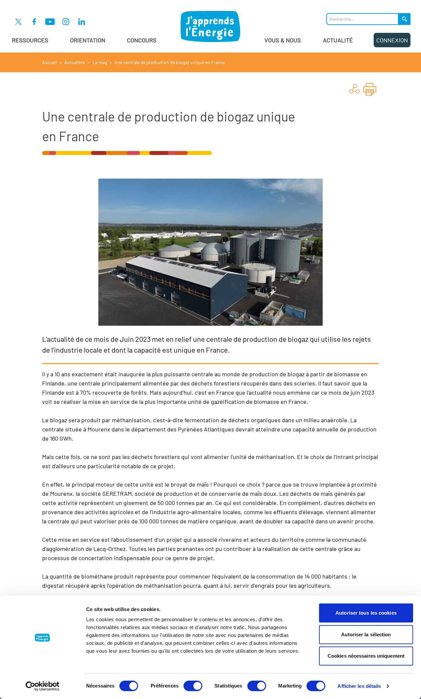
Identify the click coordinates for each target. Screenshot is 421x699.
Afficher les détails (359, 686)
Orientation (87, 40)
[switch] (193, 686)
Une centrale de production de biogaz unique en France (169, 62)
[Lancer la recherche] (404, 19)
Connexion (392, 40)
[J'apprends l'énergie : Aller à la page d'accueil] (210, 26)
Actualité (338, 40)
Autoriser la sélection (366, 634)
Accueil (49, 62)
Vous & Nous (282, 40)
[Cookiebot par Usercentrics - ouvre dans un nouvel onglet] (42, 686)
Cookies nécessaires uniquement (366, 656)
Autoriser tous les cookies (366, 613)
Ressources (30, 40)
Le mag (99, 62)
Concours (142, 40)
